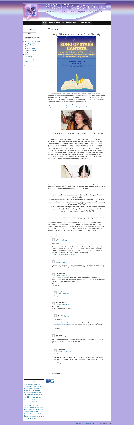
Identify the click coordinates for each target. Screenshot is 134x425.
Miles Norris (34, 400)
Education (68, 23)
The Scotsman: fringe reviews (33, 41)
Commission (27, 392)
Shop (89, 23)
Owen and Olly (26, 403)
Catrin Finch (36, 386)
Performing (60, 23)
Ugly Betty (34, 418)
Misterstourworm (28, 402)
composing (33, 392)
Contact (84, 23)
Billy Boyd (37, 384)
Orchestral (39, 402)
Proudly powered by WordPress (83, 423)
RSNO (25, 405)
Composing (51, 23)
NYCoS (34, 402)
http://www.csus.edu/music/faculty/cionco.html (64, 254)
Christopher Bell (28, 390)
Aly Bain (26, 384)
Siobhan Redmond (39, 407)
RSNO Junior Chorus (32, 405)
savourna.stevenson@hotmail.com (63, 324)
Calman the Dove (28, 386)
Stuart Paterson (28, 409)
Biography (76, 23)
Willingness (99, 423)
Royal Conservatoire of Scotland (36, 403)
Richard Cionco (60, 239)
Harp (29, 397)
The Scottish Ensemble (36, 416)
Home (44, 23)
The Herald (36, 411)
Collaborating (36, 390)
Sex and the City (32, 407)
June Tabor (35, 397)
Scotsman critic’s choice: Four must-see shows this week (32, 59)
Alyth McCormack (31, 384)
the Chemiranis (37, 409)
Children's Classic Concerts (35, 388)
